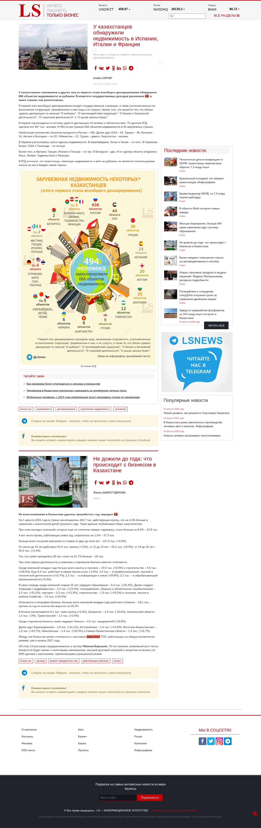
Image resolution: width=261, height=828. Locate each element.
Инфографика (143, 750)
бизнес (117, 661)
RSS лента (28, 750)
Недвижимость (143, 729)
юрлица (40, 661)
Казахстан (26, 409)
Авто (81, 729)
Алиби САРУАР (102, 78)
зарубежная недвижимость (95, 409)
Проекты (83, 750)
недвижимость (44, 409)
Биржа (82, 743)
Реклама (27, 743)
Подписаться (150, 797)
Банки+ (82, 736)
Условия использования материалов (174, 810)
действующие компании (96, 661)
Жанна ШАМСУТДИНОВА (109, 492)
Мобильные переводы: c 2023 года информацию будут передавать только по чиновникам (83, 397)
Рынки (138, 736)
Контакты (27, 736)
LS (147, 96)
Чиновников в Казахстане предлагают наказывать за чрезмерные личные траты (77, 390)
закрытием (93, 636)
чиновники (120, 409)
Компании (140, 743)
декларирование (66, 409)
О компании (29, 729)
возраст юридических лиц (64, 661)
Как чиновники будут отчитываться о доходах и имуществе (63, 383)
